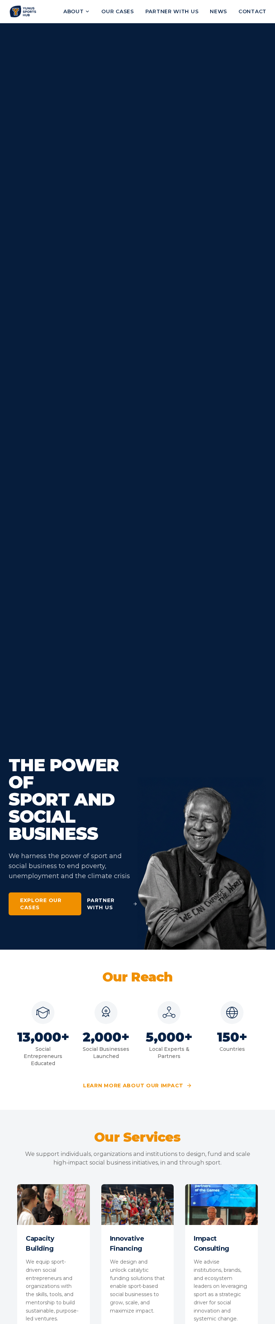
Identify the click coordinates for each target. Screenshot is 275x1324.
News (218, 11)
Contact (252, 11)
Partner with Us (172, 11)
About (73, 11)
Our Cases (117, 11)
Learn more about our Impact (133, 1085)
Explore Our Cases (41, 904)
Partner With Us (100, 904)
